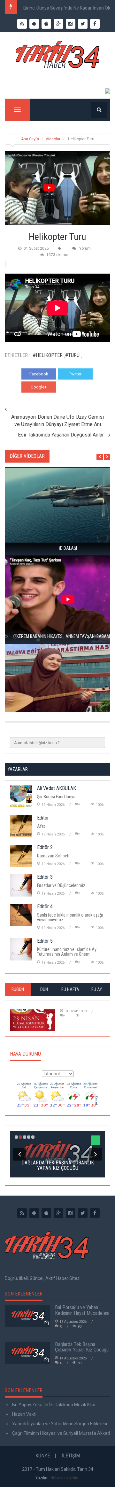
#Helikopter (48, 355)
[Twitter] (83, 1213)
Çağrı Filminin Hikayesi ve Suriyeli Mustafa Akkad (60, 1433)
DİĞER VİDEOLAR (27, 456)
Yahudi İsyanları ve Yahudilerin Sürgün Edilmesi (59, 1423)
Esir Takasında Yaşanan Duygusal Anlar (61, 435)
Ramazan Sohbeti (53, 855)
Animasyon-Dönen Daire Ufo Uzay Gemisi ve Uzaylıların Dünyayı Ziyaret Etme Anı (57, 420)
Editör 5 (45, 941)
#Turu (72, 355)
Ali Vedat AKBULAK (56, 788)
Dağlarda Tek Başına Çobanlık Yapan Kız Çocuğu (82, 1347)
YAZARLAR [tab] (18, 769)
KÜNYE (42, 1456)
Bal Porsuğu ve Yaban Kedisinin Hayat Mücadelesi (82, 1310)
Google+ (39, 387)
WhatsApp (75, 387)
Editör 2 (45, 847)
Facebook (38, 374)
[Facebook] (95, 1213)
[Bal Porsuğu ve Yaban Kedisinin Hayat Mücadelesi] (27, 1316)
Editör (43, 818)
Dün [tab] (44, 989)
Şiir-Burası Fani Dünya (56, 796)
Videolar (53, 139)
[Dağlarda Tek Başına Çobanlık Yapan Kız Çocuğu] (27, 1353)
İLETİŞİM (71, 1456)
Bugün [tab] (18, 989)
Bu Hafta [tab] (70, 989)
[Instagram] (70, 1213)
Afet (41, 826)
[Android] (34, 1213)
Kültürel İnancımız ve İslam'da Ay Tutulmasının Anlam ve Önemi (66, 952)
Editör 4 (45, 907)
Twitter (75, 374)
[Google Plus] (58, 1213)
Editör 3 (45, 877)
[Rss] (22, 1213)
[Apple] (46, 1213)
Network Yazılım (65, 1477)
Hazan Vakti (23, 1414)
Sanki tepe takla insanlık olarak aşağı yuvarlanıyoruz (70, 917)
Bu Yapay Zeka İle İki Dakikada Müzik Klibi (53, 1404)
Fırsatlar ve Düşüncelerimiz (61, 885)
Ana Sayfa (30, 139)
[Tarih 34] (57, 56)
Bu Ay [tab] (96, 989)
